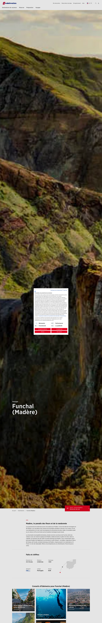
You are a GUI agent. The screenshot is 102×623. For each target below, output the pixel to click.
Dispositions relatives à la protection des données (48, 315)
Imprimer (65, 290)
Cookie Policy (63, 315)
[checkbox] (52, 323)
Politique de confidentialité (56, 290)
